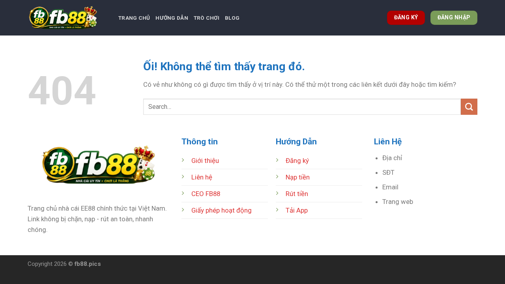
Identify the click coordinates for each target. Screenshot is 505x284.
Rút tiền (297, 194)
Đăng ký (297, 160)
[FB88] (67, 18)
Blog (232, 18)
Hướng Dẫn (171, 18)
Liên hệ (201, 177)
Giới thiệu (205, 160)
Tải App (297, 210)
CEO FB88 (205, 194)
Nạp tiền (298, 177)
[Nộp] (469, 107)
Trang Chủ (134, 18)
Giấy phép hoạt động (221, 210)
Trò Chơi (206, 18)
